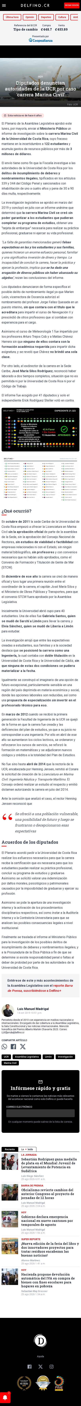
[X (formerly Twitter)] (40, 1366)
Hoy (40, 76)
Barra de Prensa (32, 1185)
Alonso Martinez (30, 1260)
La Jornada (29, 1155)
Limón (48, 1056)
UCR (6, 1056)
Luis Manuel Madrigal (33, 1203)
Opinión (30, 17)
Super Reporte (30, 1239)
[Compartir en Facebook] (13, 1046)
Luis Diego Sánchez (32, 1176)
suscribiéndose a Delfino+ (42, 991)
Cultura (62, 17)
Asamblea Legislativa (27, 1056)
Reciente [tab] (10, 1149)
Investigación (65, 1056)
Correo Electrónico (19, 1107)
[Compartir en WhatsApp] (4, 1046)
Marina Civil (10, 1063)
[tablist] (40, 1149)
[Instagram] (51, 1366)
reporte (59, 985)
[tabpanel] (40, 1224)
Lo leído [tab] (27, 1149)
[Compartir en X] (23, 1046)
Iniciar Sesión (72, 5)
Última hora (12, 17)
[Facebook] (29, 1366)
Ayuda (40, 1356)
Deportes (46, 17)
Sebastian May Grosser (34, 1291)
